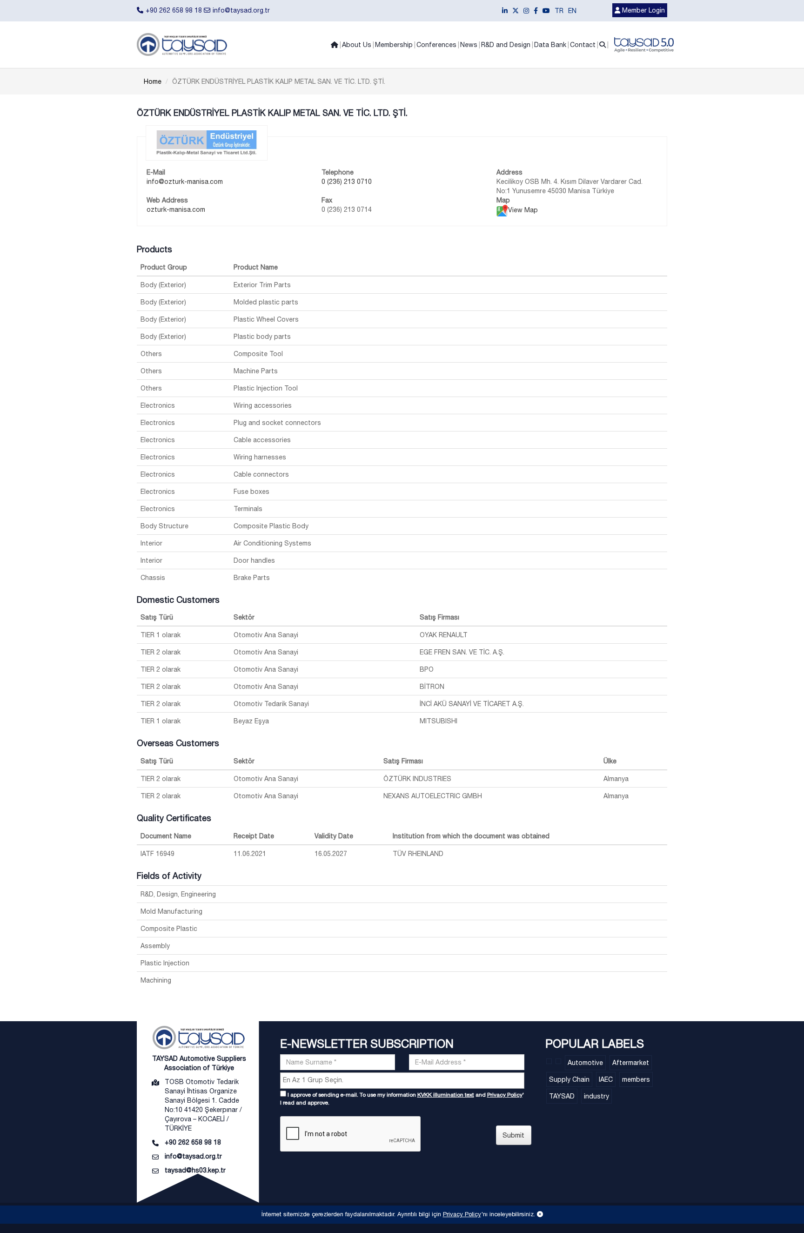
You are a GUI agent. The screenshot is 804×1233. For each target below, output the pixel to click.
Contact (583, 44)
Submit (513, 1135)
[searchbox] (403, 1080)
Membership (394, 44)
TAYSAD (562, 1096)
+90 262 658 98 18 (174, 10)
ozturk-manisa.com (176, 209)
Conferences (436, 44)
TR (559, 10)
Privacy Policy (505, 1095)
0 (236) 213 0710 (347, 181)
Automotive (585, 1062)
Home (152, 81)
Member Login (642, 10)
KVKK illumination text (445, 1095)
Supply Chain (569, 1079)
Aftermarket (630, 1062)
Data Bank (550, 44)
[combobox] (402, 1080)
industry (596, 1096)
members (636, 1079)
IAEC (606, 1079)
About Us (356, 44)
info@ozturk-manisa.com (185, 181)
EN (572, 10)
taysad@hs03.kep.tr (195, 1170)
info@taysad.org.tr (241, 10)
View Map (523, 210)
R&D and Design (505, 44)
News (468, 44)
